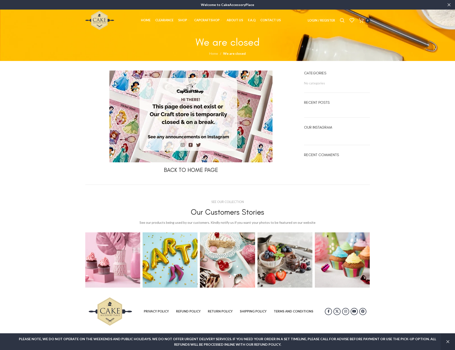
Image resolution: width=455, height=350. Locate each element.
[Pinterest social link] (362, 311)
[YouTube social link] (354, 311)
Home (213, 53)
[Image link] (110, 311)
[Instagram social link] (345, 311)
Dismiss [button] (448, 342)
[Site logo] (99, 20)
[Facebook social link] (328, 311)
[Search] (342, 20)
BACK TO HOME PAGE (191, 169)
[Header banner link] (227, 5)
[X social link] (337, 311)
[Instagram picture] (112, 259)
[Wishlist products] (352, 20)
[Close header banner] (449, 5)
